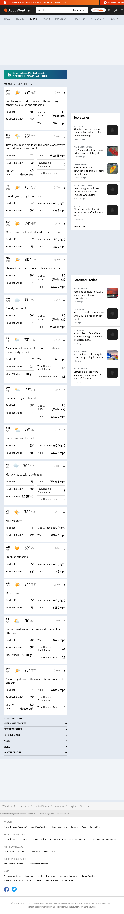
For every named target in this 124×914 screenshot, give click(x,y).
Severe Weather (89, 876)
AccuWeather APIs (58, 839)
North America (21, 806)
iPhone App (9, 851)
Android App (23, 851)
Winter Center (67, 880)
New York (59, 806)
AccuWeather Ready (12, 876)
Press (84, 827)
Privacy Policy (45, 907)
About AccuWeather (39, 827)
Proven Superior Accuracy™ (15, 827)
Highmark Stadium (79, 806)
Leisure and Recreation (68, 876)
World (5, 806)
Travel (39, 880)
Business (29, 876)
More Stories (79, 226)
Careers (74, 827)
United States (42, 806)
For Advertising (39, 839)
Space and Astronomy (13, 880)
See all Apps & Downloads (43, 851)
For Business (9, 839)
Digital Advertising (59, 827)
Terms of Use (32, 907)
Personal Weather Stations (104, 839)
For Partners (24, 839)
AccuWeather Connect (78, 839)
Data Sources (90, 907)
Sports (29, 880)
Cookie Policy (59, 907)
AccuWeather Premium (13, 864)
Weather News (52, 880)
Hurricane (50, 876)
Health (39, 876)
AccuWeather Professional (38, 864)
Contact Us (95, 827)
